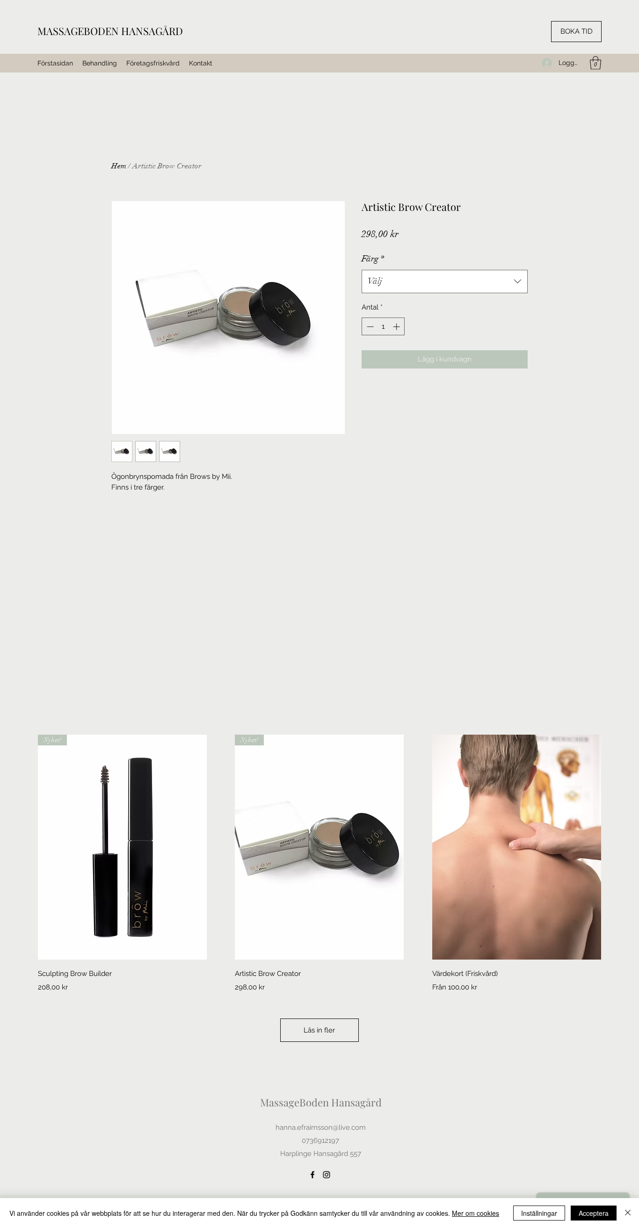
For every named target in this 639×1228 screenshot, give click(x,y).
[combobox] (445, 281)
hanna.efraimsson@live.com (321, 1127)
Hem (118, 166)
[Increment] (397, 326)
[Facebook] (312, 1174)
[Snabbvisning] (516, 847)
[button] (595, 63)
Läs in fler (319, 1030)
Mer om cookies (475, 1213)
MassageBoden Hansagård (321, 1102)
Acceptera (594, 1213)
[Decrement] (369, 326)
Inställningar (539, 1213)
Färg (373, 258)
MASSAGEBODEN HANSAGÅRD (110, 31)
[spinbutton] (383, 326)
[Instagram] (326, 1174)
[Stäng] (627, 1213)
